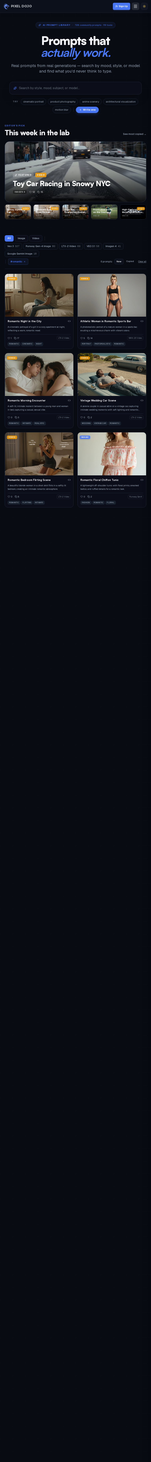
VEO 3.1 (93, 246)
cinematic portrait (33, 101)
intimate (26, 423)
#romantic (16, 261)
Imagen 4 (113, 246)
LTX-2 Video (71, 246)
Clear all (142, 261)
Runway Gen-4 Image (40, 246)
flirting (26, 502)
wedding (86, 423)
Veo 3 (13, 246)
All (9, 238)
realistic (39, 423)
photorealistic (102, 344)
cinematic (27, 344)
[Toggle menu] (135, 6)
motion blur (61, 109)
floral (110, 502)
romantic (14, 344)
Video (35, 238)
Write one (89, 109)
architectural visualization (121, 101)
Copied (130, 261)
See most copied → (134, 134)
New (119, 261)
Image (21, 238)
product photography (63, 101)
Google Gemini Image (22, 253)
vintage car (100, 423)
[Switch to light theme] (144, 6)
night (39, 344)
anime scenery (90, 101)
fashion (86, 502)
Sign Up (123, 6)
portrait (86, 344)
